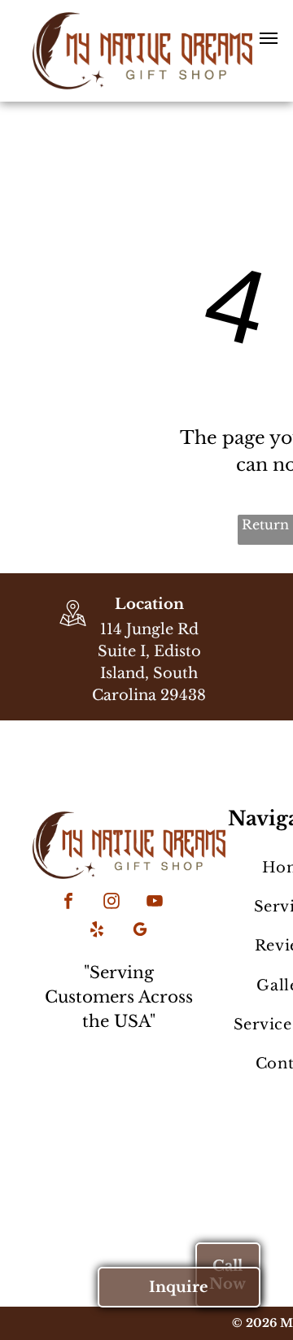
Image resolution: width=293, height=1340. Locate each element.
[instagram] (111, 903)
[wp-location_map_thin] (73, 628)
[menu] (268, 38)
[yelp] (97, 931)
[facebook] (68, 903)
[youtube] (154, 903)
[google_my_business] (140, 931)
